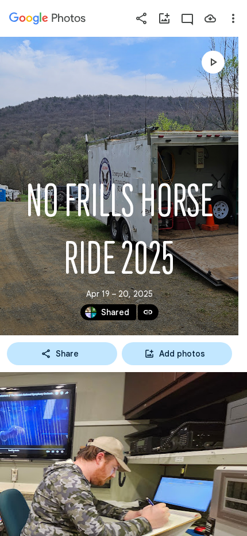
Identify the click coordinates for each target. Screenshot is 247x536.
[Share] (141, 18)
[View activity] (187, 18)
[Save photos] (210, 18)
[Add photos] (164, 18)
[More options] (233, 18)
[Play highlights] (213, 62)
